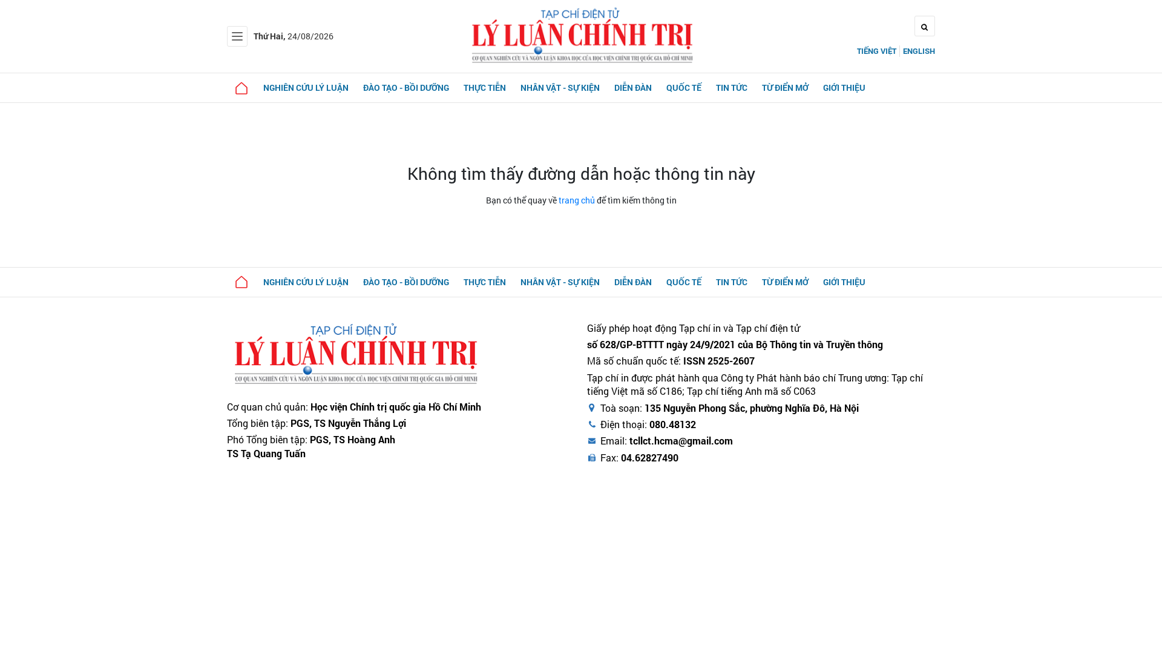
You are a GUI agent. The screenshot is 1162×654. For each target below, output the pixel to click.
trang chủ (577, 200)
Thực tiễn (485, 87)
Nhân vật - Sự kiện (560, 87)
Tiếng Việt (876, 50)
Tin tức (731, 87)
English (919, 50)
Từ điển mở (785, 87)
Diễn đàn (633, 87)
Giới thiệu (844, 87)
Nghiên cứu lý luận (306, 87)
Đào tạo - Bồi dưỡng (406, 87)
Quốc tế (683, 87)
